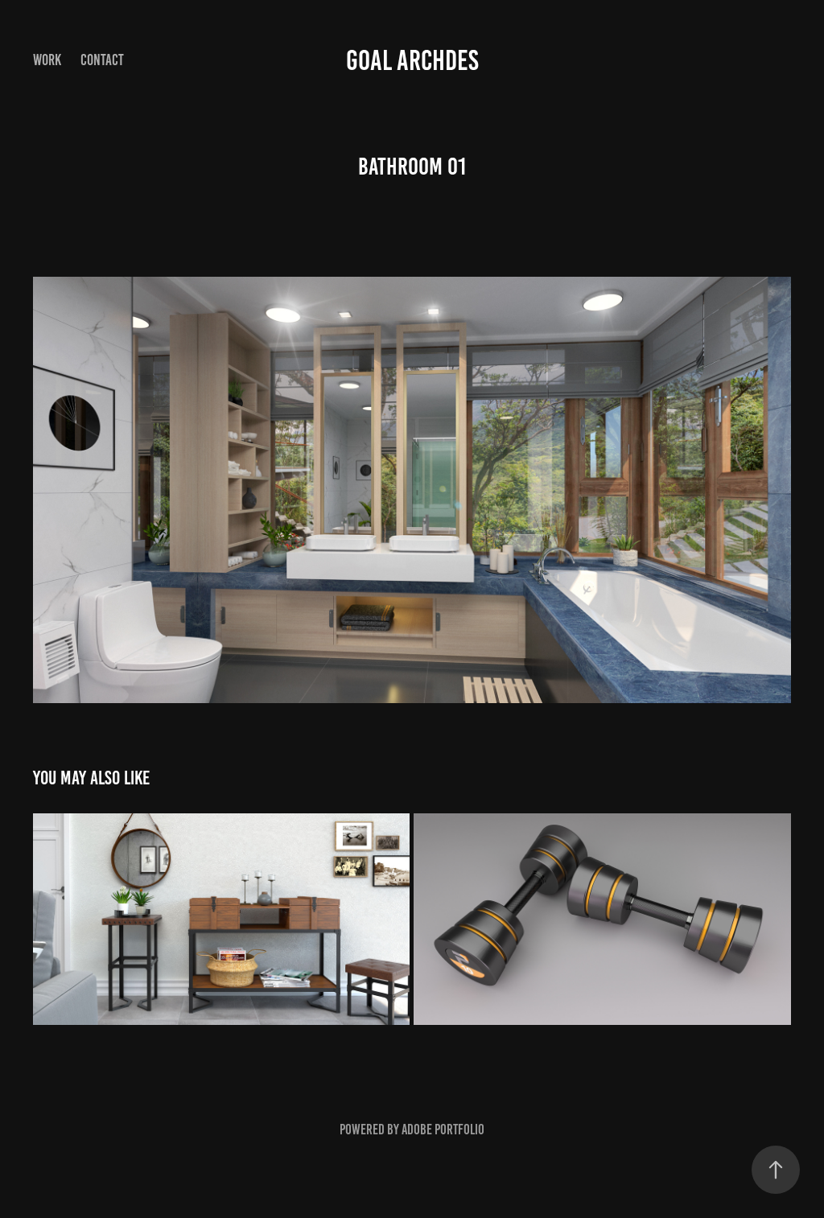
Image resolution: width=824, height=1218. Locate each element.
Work (47, 59)
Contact (102, 59)
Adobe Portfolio (443, 1129)
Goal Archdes (412, 60)
